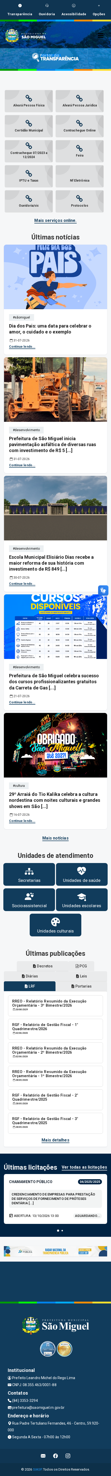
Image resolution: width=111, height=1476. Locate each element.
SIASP (37, 1469)
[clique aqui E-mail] (43, 1456)
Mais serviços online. (55, 220)
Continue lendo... (22, 346)
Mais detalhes (55, 1140)
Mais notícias (55, 838)
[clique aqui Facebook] (55, 1456)
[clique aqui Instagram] (68, 1456)
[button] (58, 1231)
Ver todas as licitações (84, 1167)
